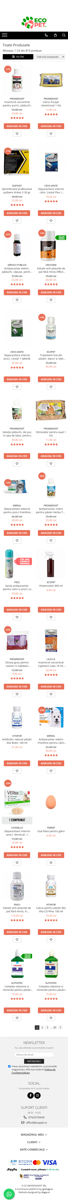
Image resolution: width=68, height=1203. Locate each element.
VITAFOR (17, 735)
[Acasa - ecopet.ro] (34, 22)
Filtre (19, 56)
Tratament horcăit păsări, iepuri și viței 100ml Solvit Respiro (51, 356)
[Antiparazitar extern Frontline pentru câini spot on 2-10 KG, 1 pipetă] (51, 717)
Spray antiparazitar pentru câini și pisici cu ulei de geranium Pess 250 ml (17, 587)
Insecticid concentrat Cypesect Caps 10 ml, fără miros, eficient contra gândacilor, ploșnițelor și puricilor (51, 664)
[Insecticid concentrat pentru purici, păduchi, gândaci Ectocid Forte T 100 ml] (17, 80)
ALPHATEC (17, 983)
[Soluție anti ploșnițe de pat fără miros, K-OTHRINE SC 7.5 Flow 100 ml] (17, 886)
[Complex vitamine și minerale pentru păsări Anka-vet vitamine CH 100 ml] (17, 963)
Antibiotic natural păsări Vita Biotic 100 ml (17, 741)
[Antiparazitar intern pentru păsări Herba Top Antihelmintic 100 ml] (51, 487)
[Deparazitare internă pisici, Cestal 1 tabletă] (17, 328)
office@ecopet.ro (36, 1122)
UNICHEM (51, 264)
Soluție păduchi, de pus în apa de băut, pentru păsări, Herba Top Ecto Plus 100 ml (17, 433)
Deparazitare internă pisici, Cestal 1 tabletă (17, 356)
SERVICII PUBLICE (17, 264)
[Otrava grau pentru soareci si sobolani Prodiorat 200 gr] (17, 640)
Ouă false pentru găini (51, 831)
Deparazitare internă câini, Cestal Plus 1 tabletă (51, 190)
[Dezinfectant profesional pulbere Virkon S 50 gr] (17, 162)
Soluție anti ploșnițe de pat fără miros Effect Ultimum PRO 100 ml (51, 270)
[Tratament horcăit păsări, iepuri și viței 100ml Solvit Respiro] (51, 328)
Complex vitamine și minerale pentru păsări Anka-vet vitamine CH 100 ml (17, 988)
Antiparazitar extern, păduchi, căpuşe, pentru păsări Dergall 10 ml (17, 270)
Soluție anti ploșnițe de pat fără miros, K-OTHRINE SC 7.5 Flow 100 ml (17, 909)
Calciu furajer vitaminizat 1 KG (51, 103)
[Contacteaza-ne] (46, 35)
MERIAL (17, 505)
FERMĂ (51, 827)
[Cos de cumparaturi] (55, 35)
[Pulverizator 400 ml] (51, 564)
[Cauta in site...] (64, 35)
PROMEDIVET (17, 98)
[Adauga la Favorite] (17, 134)
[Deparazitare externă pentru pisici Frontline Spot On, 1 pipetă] (17, 487)
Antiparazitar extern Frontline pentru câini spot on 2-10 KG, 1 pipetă (51, 741)
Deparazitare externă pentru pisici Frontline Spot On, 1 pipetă (16, 510)
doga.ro (45, 1192)
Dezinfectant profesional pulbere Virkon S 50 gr (17, 190)
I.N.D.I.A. (50, 659)
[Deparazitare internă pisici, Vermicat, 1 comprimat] (17, 801)
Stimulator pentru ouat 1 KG (51, 433)
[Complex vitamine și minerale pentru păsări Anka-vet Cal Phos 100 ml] (51, 964)
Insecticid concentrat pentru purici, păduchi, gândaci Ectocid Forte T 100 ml (17, 103)
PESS (17, 582)
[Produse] (5, 36)
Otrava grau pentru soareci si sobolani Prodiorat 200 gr (17, 664)
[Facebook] (30, 1095)
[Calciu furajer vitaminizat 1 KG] (51, 80)
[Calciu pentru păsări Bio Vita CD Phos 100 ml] (51, 886)
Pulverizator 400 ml (51, 585)
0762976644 (36, 1117)
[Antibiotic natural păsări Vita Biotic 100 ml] (17, 717)
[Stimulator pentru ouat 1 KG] (51, 410)
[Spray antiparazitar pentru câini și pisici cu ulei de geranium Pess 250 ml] (17, 564)
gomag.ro (47, 1189)
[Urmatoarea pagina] (60, 1027)
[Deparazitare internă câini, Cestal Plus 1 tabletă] (51, 162)
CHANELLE (17, 827)
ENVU (17, 904)
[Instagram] (37, 1095)
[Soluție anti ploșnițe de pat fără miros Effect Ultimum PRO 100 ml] (51, 245)
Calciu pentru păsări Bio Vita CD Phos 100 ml (51, 909)
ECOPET (51, 351)
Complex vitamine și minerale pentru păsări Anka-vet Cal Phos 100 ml (51, 988)
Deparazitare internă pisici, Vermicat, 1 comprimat (17, 832)
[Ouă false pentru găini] (51, 802)
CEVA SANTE (51, 185)
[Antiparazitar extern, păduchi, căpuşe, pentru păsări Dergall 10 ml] (17, 245)
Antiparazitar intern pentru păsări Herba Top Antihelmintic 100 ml (51, 510)
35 (54, 1027)
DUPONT (17, 185)
